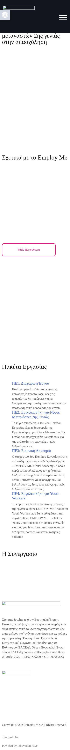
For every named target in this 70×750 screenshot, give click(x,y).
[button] (5, 15)
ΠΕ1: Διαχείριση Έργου (30, 383)
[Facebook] (7, 708)
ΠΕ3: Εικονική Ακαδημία (31, 450)
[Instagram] (17, 708)
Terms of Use (10, 737)
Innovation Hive (28, 745)
